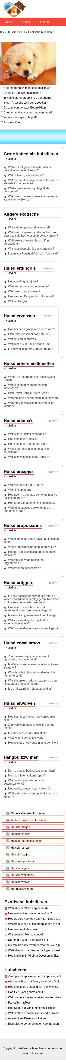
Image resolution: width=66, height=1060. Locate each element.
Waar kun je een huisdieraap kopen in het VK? (34, 923)
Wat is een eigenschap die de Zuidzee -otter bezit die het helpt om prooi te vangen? (31, 234)
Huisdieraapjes (20, 854)
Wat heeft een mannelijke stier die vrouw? (34, 1013)
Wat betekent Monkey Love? (25, 934)
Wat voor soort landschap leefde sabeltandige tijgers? (26, 622)
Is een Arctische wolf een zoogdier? (26, 102)
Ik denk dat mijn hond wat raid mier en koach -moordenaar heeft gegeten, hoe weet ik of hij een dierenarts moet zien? (31, 599)
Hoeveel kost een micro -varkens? (29, 788)
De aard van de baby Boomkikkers (25, 107)
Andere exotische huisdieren (29, 820)
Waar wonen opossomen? (24, 567)
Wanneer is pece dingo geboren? (28, 286)
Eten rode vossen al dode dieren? (29, 334)
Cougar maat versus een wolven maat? (28, 112)
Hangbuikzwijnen (22, 888)
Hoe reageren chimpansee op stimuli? (27, 87)
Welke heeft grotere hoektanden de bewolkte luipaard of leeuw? (28, 169)
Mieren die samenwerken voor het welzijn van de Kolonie (34, 945)
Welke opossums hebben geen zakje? (32, 546)
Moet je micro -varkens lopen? (27, 775)
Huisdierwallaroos (22, 875)
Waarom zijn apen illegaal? (20, 117)
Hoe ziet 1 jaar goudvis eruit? (26, 992)
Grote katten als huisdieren (28, 813)
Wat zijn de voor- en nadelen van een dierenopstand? (34, 997)
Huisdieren (14, 32)
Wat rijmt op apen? (19, 489)
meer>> (48, 268)
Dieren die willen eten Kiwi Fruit (28, 939)
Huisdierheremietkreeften (26, 840)
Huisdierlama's (20, 847)
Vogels (8, 21)
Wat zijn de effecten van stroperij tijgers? (33, 628)
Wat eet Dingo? (17, 301)
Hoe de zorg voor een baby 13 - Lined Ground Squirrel (34, 918)
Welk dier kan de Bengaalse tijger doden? (34, 950)
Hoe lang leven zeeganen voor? (28, 443)
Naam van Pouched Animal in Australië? (33, 253)
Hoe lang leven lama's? (22, 438)
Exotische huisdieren (41, 32)
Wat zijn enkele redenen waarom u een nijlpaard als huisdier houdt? (30, 682)
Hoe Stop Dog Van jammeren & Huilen (32, 1007)
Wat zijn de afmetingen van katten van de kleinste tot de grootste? (31, 182)
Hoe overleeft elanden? (22, 929)
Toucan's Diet (12, 122)
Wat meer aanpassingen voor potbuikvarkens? (24, 782)
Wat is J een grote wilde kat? (26, 175)
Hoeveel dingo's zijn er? (23, 281)
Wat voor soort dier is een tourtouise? (31, 248)
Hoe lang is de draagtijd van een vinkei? (33, 986)
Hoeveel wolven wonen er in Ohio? (30, 913)
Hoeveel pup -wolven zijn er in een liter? (33, 742)
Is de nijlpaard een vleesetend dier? (30, 688)
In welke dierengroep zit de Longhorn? (27, 97)
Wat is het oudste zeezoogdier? (27, 433)
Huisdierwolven (20, 881)
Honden (44, 21)
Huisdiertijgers (20, 868)
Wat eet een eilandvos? (22, 339)
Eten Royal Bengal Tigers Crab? (28, 392)
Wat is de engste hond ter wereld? (29, 227)
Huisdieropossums (22, 861)
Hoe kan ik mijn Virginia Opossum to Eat (33, 955)
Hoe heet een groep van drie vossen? (31, 329)
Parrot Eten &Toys (19, 1002)
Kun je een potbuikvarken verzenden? (31, 770)
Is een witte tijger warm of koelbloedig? (32, 615)
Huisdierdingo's (20, 827)
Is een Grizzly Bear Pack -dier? (27, 732)
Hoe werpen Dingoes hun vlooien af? (31, 296)
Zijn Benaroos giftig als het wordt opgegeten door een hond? (26, 658)
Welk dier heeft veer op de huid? (28, 908)
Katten (26, 21)
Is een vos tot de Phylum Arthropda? (30, 348)
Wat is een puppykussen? (24, 291)
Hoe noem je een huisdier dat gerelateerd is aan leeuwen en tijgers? (27, 609)
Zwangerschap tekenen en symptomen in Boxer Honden (34, 976)
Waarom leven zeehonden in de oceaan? (33, 397)
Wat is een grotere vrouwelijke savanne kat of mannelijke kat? (30, 198)
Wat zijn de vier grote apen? (25, 484)
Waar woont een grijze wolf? (25, 737)
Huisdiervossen (20, 833)
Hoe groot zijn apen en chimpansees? (31, 502)
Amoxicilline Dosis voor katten (27, 1018)
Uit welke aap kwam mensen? (22, 92)
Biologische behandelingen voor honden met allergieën (34, 1023)
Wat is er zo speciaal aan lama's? (29, 456)
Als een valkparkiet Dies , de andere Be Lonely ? (34, 981)
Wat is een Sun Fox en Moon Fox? (29, 343)
